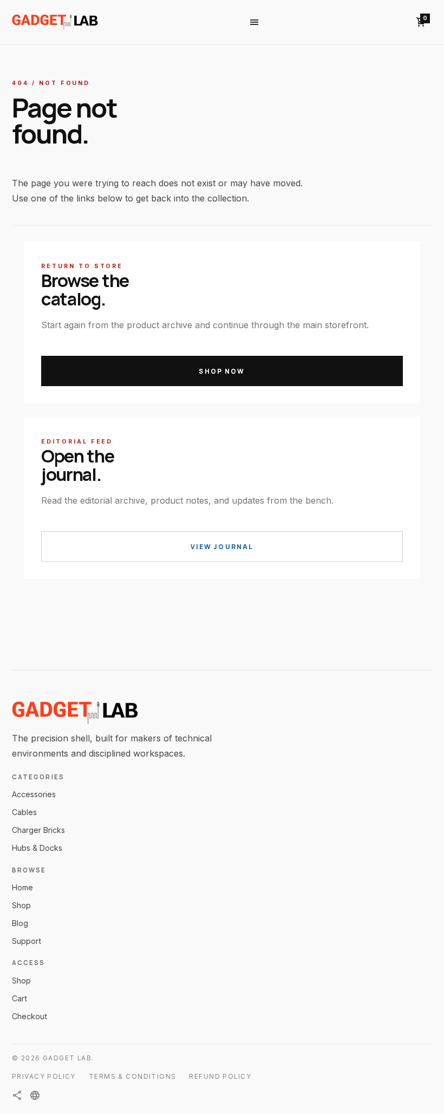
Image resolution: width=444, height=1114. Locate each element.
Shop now (222, 371)
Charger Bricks (38, 830)
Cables (24, 812)
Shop (21, 905)
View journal (222, 546)
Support (26, 941)
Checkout (29, 1016)
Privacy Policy (44, 1076)
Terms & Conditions (133, 1076)
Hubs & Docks (37, 847)
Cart (19, 998)
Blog (20, 923)
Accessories (34, 794)
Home (22, 887)
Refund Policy (220, 1076)
